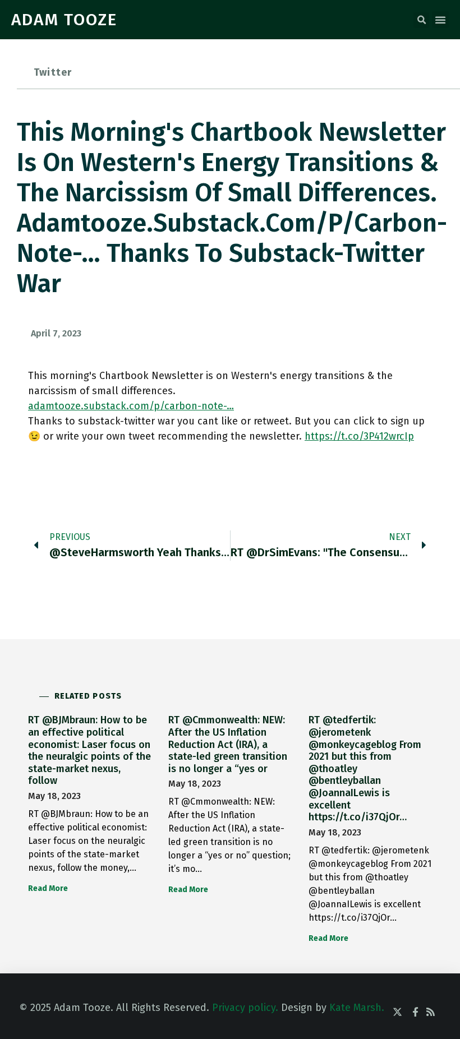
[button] (421, 20)
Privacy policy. (245, 1007)
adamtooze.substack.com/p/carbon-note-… (131, 406)
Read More (48, 888)
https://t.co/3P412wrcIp (359, 436)
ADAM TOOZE (64, 20)
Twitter (53, 72)
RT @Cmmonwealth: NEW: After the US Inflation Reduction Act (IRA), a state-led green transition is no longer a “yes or (227, 744)
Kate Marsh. (356, 1007)
